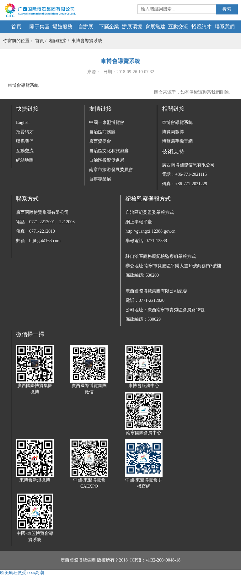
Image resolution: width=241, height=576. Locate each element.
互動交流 (178, 26)
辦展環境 (132, 26)
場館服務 (62, 26)
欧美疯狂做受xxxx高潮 (22, 572)
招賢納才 (201, 26)
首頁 (16, 26)
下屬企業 (109, 26)
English (22, 122)
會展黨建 (155, 26)
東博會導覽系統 (87, 40)
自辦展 (85, 26)
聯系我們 (225, 26)
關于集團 (39, 26)
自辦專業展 (100, 179)
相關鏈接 (58, 40)
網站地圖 (25, 160)
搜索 (226, 9)
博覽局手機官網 (177, 141)
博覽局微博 (173, 132)
